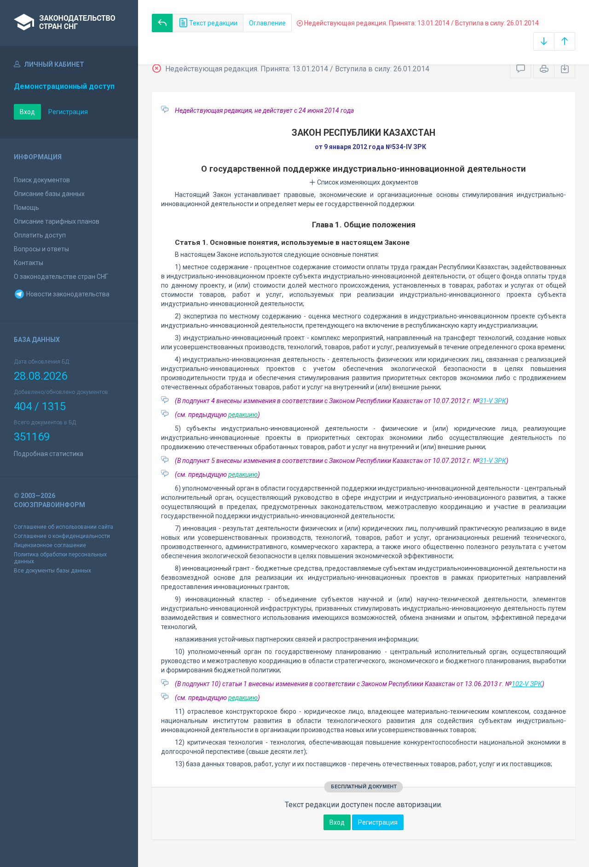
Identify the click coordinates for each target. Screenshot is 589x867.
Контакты (28, 262)
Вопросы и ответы (41, 249)
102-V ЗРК (527, 684)
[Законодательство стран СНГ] (69, 23)
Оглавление (267, 23)
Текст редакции (212, 23)
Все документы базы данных (52, 570)
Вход (27, 112)
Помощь (26, 207)
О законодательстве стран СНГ (61, 276)
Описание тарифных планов (56, 221)
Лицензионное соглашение (50, 545)
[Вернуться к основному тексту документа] (162, 23)
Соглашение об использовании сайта (63, 527)
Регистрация (68, 112)
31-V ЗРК (492, 401)
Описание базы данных (49, 193)
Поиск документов (42, 180)
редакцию (243, 414)
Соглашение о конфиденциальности (62, 536)
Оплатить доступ (40, 235)
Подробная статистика (48, 453)
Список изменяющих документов (367, 182)
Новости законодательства (67, 294)
